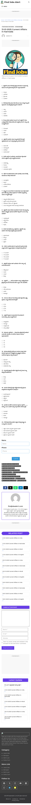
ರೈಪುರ (4, 241)
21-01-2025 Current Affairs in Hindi (12, 549)
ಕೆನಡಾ (4, 287)
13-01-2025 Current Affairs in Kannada (13, 20)
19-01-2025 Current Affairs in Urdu (12, 582)
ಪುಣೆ (4, 132)
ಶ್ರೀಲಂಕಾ (5, 96)
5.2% (4, 304)
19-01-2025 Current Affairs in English (13, 599)
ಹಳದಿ (4, 383)
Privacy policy (15, 800)
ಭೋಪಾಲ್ (5, 128)
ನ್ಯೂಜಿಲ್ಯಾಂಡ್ (6, 218)
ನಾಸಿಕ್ (4, 130)
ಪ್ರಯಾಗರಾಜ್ (6, 235)
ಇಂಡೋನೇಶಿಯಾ (7, 184)
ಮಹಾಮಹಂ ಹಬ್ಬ (7, 366)
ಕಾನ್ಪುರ (5, 237)
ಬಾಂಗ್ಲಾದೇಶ (6, 180)
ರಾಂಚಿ (4, 272)
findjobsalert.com (15, 506)
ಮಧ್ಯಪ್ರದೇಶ (6, 321)
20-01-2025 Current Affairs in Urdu (12, 560)
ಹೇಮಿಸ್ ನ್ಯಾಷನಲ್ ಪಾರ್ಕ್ (9, 433)
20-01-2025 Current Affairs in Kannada (13, 566)
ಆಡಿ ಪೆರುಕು (6, 364)
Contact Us (15, 799)
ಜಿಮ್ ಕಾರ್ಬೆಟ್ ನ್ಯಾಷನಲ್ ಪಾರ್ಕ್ (10, 430)
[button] (29, 2)
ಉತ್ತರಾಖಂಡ (6, 326)
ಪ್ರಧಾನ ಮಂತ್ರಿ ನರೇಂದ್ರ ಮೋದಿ (9, 201)
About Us (8, 799)
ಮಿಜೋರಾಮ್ (6, 152)
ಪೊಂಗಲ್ (5, 359)
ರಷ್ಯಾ (4, 109)
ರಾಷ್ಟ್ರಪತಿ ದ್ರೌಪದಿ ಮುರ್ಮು (9, 199)
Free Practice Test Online (8, 26)
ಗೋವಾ (5, 165)
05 (4, 342)
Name (4, 440)
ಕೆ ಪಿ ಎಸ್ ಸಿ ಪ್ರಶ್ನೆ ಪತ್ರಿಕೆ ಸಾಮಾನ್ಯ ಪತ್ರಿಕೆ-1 (13, 685)
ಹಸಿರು (4, 381)
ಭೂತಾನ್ (5, 98)
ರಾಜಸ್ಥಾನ (5, 323)
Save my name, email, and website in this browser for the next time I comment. (15, 642)
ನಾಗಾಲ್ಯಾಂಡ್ (6, 148)
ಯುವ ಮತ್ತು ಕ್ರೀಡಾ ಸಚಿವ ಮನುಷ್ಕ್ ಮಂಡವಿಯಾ (13, 205)
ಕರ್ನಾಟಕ (5, 413)
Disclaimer (22, 799)
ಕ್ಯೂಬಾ (4, 182)
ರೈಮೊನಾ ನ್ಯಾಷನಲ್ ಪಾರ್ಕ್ (9, 435)
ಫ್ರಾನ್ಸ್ (4, 224)
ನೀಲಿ (4, 379)
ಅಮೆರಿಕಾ (5, 94)
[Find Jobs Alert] (2, 2)
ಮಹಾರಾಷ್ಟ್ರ (5, 163)
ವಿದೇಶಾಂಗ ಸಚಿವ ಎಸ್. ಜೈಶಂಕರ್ (10, 203)
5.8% (4, 306)
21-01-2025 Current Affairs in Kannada (13, 543)
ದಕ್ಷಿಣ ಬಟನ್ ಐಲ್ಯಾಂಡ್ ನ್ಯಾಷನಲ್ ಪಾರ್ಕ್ (12, 428)
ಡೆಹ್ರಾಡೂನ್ (5, 270)
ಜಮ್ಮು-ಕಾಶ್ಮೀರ (6, 328)
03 (4, 340)
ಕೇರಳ (4, 415)
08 (4, 347)
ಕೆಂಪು (4, 377)
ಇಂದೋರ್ (5, 134)
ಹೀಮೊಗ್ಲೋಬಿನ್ (6, 394)
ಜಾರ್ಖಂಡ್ (5, 145)
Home (2, 20)
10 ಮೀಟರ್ (6, 259)
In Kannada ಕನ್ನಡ (18, 26)
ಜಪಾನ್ (5, 111)
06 (4, 345)
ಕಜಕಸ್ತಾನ (5, 293)
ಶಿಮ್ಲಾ (4, 276)
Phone (4, 448)
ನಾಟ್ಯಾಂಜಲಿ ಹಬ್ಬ (6, 362)
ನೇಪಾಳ (5, 92)
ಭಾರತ (4, 113)
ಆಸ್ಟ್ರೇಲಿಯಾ (6, 220)
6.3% (4, 308)
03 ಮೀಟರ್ (6, 255)
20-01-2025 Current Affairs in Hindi (12, 571)
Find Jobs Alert (12, 2)
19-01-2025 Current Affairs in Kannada (13, 588)
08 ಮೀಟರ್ (6, 257)
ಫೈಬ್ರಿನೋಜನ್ (6, 396)
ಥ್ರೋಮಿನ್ (5, 400)
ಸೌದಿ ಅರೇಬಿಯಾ (7, 289)
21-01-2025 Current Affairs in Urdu (12, 538)
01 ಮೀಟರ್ (6, 252)
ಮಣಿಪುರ (5, 150)
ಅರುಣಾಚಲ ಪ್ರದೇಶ (7, 169)
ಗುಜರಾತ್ (5, 167)
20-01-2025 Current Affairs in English (13, 577)
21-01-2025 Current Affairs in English (13, 554)
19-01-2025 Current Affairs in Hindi (12, 593)
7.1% (4, 310)
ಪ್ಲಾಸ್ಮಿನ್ (5, 398)
